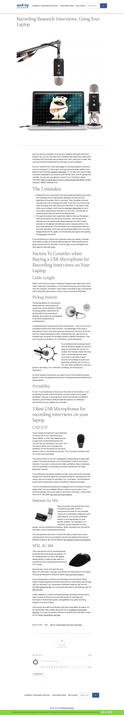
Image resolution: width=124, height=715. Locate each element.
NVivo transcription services (49, 615)
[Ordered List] (52, 667)
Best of (52, 625)
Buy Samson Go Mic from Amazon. (77, 540)
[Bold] (42, 667)
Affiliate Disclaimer (67, 708)
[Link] (62, 667)
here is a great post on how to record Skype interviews (62, 180)
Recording (78, 625)
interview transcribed (73, 208)
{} (64, 667)
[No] (122, 712)
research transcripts (58, 172)
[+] (67, 667)
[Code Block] (59, 667)
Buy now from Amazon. (75, 574)
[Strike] (49, 667)
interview (42, 234)
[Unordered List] (54, 667)
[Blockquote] (57, 667)
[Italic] (44, 667)
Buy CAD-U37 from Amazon (61, 494)
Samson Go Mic (45, 587)
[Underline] (47, 667)
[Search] (103, 5)
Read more (108, 712)
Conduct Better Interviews (65, 625)
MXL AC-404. (37, 590)
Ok (102, 712)
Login (89, 655)
